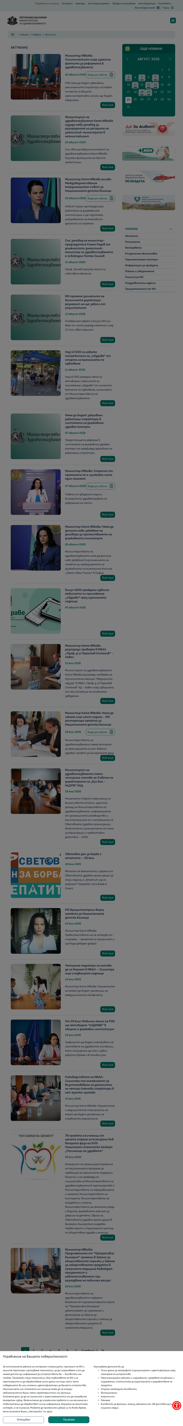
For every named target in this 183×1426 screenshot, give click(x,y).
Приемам (69, 1419)
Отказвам (23, 1419)
